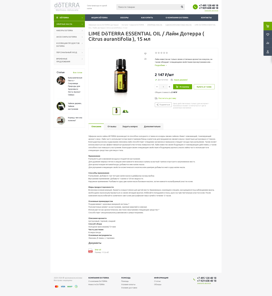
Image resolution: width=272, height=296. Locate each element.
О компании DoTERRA (177, 18)
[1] (156, 53)
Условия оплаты (128, 284)
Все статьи (77, 72)
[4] (164, 53)
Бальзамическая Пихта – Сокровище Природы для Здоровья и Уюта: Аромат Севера (75, 86)
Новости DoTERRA (96, 284)
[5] (167, 53)
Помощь (126, 278)
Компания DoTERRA (98, 278)
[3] (161, 53)
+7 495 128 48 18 (208, 5)
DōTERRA (64, 18)
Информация (161, 278)
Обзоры (124, 18)
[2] (159, 53)
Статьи (157, 281)
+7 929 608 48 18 (208, 8)
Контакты (206, 18)
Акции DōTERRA (99, 18)
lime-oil (98, 250)
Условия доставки (129, 288)
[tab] (161, 65)
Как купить (147, 18)
